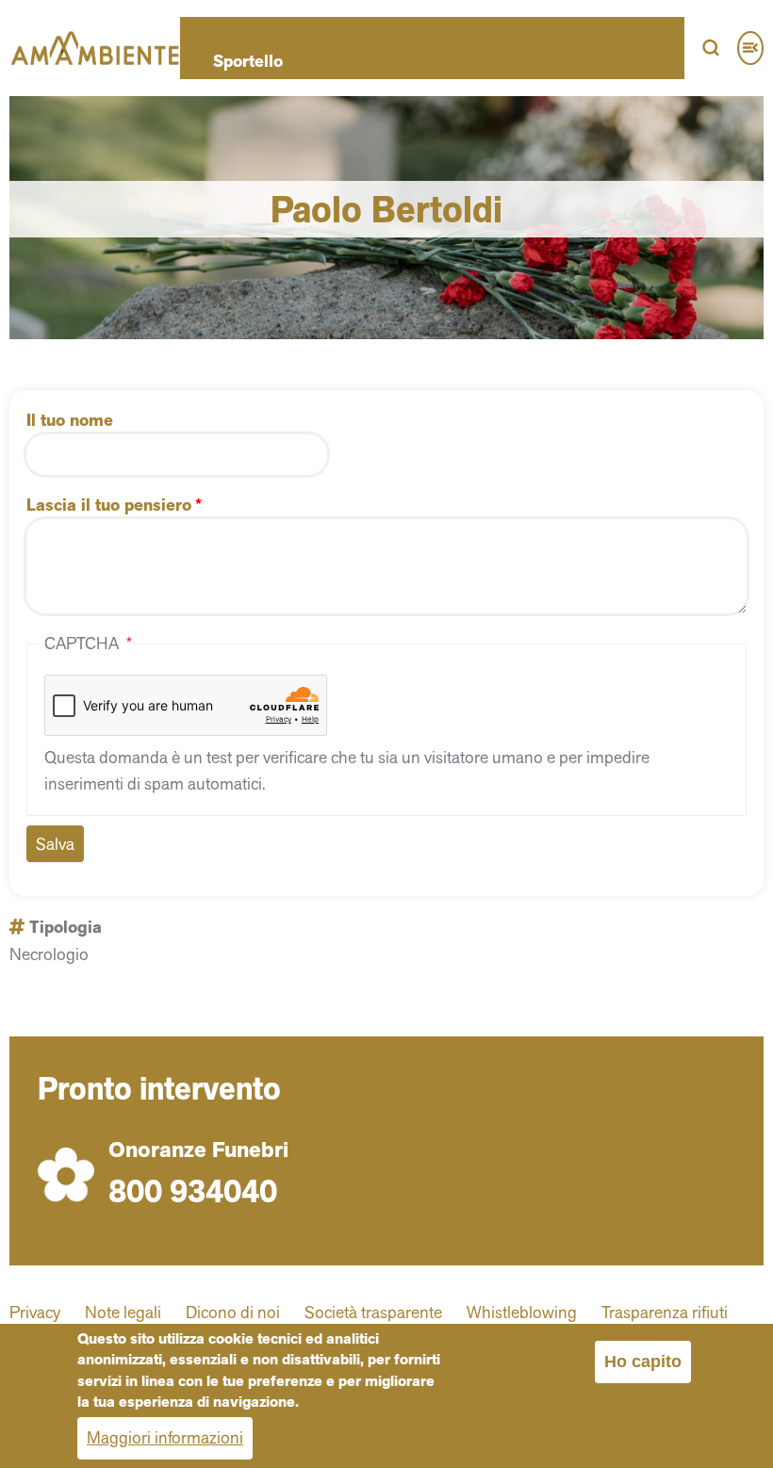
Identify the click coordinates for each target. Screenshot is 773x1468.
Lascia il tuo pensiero (108, 505)
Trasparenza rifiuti (664, 1312)
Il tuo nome (69, 420)
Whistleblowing (522, 1312)
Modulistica (439, 25)
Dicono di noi (233, 1312)
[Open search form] (711, 48)
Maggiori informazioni (165, 1437)
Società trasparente (373, 1312)
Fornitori (551, 25)
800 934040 (192, 1191)
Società (238, 25)
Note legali (123, 1312)
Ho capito (643, 1361)
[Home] (94, 48)
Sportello (248, 61)
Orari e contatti (380, 61)
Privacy (34, 1312)
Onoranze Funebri (198, 1150)
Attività (330, 25)
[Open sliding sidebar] (750, 48)
